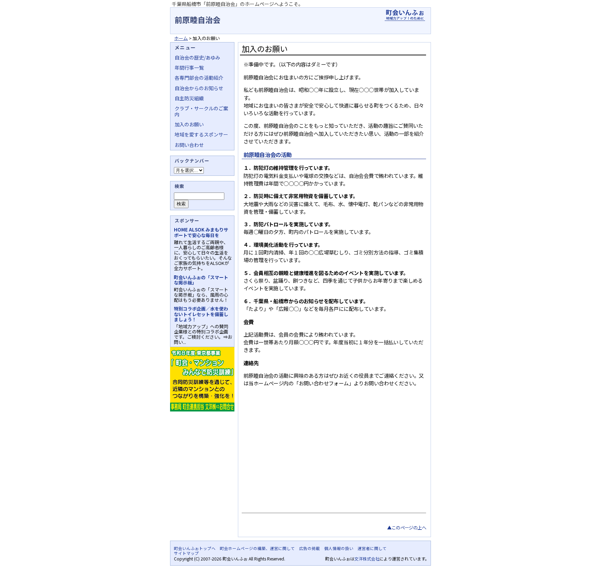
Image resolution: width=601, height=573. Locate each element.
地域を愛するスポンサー (201, 134)
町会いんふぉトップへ (195, 548)
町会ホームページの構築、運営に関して (257, 548)
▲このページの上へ (406, 527)
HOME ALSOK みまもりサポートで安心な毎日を (201, 232)
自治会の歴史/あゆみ (197, 57)
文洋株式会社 (366, 559)
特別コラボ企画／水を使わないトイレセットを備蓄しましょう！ (201, 313)
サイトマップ (186, 553)
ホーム (181, 38)
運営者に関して (372, 548)
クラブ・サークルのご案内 (201, 111)
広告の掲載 (309, 548)
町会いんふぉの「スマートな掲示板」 (201, 280)
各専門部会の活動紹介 (199, 77)
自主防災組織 (189, 98)
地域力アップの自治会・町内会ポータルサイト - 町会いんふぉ (404, 15)
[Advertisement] (333, 457)
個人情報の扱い (338, 548)
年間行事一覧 (189, 67)
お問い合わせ (189, 144)
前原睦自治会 (198, 19)
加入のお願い (189, 124)
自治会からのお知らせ (199, 88)
